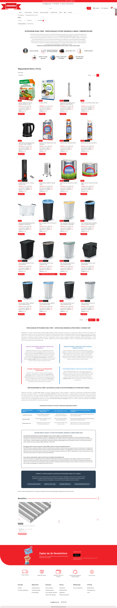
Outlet (60, 12)
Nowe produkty (28, 12)
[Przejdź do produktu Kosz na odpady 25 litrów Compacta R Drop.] (48, 210)
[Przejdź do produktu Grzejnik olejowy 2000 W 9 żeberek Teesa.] (48, 170)
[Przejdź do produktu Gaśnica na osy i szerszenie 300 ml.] (69, 130)
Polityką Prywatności (77, 559)
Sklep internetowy (58, 606)
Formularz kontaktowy (23, 590)
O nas (88, 592)
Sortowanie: (20, 72)
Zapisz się (77, 555)
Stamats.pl (43, 491)
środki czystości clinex (50, 484)
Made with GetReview (20, 606)
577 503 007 (56, 3)
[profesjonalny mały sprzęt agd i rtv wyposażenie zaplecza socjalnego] (67, 51)
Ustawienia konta (36, 588)
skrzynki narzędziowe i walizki (82, 484)
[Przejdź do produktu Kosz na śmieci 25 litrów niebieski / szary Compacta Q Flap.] (48, 290)
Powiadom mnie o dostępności (48, 274)
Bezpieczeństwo (63, 590)
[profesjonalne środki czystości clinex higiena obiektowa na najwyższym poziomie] (85, 51)
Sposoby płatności (50, 590)
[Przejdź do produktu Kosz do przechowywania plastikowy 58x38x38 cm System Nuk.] (27, 210)
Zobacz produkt (22, 534)
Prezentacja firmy (91, 590)
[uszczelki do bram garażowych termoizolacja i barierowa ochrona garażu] (76, 57)
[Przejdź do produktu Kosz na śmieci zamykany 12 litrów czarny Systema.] (27, 250)
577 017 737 (64, 602)
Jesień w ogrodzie (44, 12)
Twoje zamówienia (36, 590)
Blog (65, 12)
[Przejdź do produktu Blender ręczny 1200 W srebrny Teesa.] (89, 89)
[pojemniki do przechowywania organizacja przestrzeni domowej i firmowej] (49, 51)
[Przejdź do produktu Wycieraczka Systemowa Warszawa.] (35, 513)
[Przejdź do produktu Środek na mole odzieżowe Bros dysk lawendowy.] (48, 130)
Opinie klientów (90, 588)
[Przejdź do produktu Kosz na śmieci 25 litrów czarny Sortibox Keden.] (89, 250)
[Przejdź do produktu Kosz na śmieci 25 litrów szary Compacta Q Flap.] (89, 290)
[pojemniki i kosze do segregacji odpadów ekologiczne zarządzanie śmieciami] (31, 51)
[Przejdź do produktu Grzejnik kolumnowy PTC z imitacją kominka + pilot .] (27, 170)
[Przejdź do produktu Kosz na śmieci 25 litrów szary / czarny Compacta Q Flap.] (69, 290)
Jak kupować (62, 588)
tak (21, 23)
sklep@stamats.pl (47, 3)
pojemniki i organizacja (65, 484)
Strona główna (21, 15)
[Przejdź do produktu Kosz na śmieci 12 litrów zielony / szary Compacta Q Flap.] (69, 250)
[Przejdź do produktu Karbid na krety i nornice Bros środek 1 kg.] (69, 170)
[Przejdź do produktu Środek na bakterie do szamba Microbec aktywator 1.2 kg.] (27, 89)
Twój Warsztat (53, 12)
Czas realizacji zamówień (51, 592)
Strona (89, 75)
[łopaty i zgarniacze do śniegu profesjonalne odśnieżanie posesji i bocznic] (58, 57)
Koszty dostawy (49, 588)
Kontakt (70, 12)
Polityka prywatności (64, 595)
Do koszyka (21, 114)
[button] (89, 8)
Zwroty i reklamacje (77, 588)
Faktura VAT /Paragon (51, 595)
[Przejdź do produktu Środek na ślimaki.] (48, 89)
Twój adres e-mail (77, 551)
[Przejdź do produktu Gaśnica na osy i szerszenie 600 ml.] (89, 130)
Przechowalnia (35, 592)
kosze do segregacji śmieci (34, 484)
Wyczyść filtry (30, 23)
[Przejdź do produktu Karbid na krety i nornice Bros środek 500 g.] (89, 170)
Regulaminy (62, 592)
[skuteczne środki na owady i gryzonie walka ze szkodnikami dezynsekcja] (40, 57)
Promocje (36, 12)
